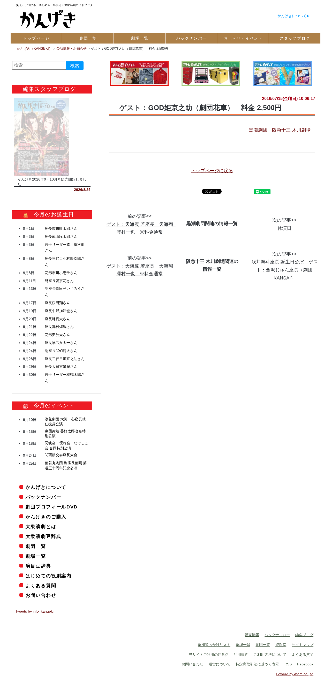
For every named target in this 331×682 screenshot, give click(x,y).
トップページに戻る (212, 170)
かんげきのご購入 (46, 516)
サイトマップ (302, 645)
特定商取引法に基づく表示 (257, 664)
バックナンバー (43, 497)
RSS (288, 664)
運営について (219, 664)
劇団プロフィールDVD (52, 506)
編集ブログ (304, 635)
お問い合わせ (41, 595)
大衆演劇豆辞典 (43, 536)
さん (61, 228)
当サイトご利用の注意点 (209, 654)
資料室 (280, 645)
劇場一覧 (36, 556)
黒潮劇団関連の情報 (207, 223)
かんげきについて (291, 16)
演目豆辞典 (38, 566)
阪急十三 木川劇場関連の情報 (212, 265)
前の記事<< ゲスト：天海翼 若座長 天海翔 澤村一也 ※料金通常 (142, 224)
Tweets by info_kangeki (34, 611)
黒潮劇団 (258, 130)
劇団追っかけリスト (214, 645)
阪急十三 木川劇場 (291, 130)
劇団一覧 (36, 546)
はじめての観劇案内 (49, 575)
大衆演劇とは (41, 526)
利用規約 (241, 654)
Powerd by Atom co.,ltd (294, 674)
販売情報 (252, 635)
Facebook (305, 664)
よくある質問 (41, 585)
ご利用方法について (270, 654)
